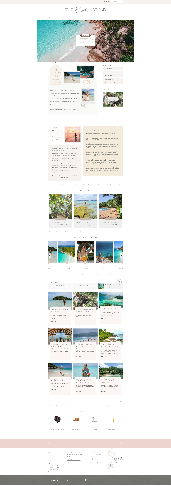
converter (89, 163)
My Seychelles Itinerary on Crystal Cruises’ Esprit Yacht (111, 286)
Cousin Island (108, 68)
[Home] (49, 18)
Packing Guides (72, 17)
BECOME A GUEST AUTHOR (56, 467)
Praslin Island (109, 79)
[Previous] (50, 210)
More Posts (119, 401)
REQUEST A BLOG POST (55, 469)
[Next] (121, 210)
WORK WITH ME (54, 465)
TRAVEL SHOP (107, 17)
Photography (98, 17)
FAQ (49, 471)
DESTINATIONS (62, 17)
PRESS (49, 461)
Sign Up (71, 467)
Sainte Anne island (110, 82)
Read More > (53, 321)
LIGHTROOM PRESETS (53, 459)
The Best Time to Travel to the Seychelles (66, 175)
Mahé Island (108, 75)
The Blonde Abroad (85, 10)
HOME (49, 452)
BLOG (49, 457)
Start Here (54, 17)
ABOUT (50, 454)
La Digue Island (109, 72)
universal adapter (91, 162)
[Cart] (121, 18)
